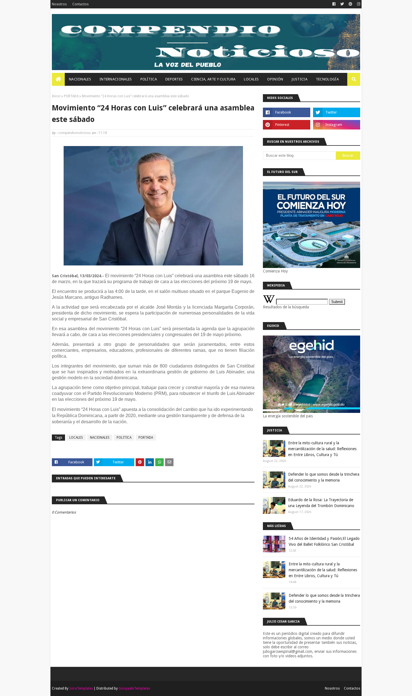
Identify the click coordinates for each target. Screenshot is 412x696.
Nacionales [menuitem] (80, 79)
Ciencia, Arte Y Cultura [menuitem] (213, 79)
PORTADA (71, 96)
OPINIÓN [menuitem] (275, 79)
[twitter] (342, 4)
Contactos (80, 4)
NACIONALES (100, 438)
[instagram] (358, 4)
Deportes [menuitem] (174, 79)
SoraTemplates (81, 688)
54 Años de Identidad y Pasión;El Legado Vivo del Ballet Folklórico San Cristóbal (324, 541)
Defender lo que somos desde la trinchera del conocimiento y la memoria (323, 477)
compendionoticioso (74, 133)
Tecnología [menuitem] (327, 79)
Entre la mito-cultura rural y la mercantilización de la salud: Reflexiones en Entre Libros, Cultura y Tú (322, 449)
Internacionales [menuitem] (115, 79)
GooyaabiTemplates (134, 688)
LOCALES (76, 438)
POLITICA (124, 438)
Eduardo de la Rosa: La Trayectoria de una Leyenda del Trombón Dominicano (321, 503)
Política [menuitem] (148, 79)
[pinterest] (350, 4)
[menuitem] (58, 79)
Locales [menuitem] (251, 79)
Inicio (56, 96)
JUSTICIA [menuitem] (299, 79)
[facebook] (334, 4)
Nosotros (59, 4)
